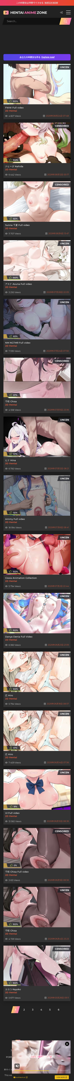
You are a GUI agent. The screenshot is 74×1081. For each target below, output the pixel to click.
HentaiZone (28, 13)
